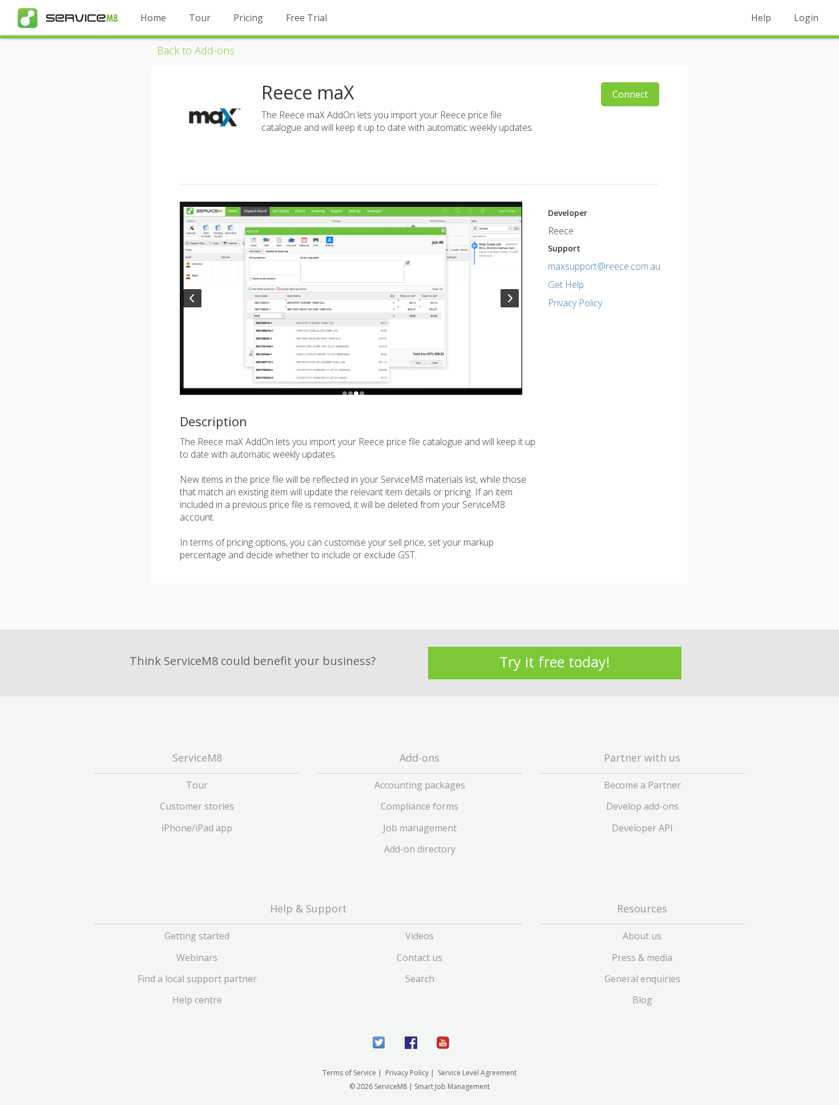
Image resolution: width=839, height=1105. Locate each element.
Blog (642, 1000)
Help (761, 17)
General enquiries (642, 978)
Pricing (248, 17)
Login (806, 17)
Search (419, 978)
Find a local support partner (197, 978)
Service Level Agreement (477, 1073)
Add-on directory (419, 849)
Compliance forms (419, 806)
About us (642, 936)
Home (153, 17)
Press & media (642, 957)
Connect (630, 94)
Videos (419, 936)
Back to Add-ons (196, 50)
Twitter (379, 1042)
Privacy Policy (575, 303)
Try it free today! (554, 662)
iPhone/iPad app (197, 828)
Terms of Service (349, 1073)
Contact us (419, 957)
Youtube (443, 1042)
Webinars (196, 957)
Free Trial (306, 17)
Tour (200, 17)
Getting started (196, 936)
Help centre (197, 1000)
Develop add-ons (642, 806)
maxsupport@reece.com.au (604, 266)
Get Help (566, 284)
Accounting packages (419, 785)
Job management (420, 828)
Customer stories (197, 806)
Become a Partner (642, 785)
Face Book (411, 1042)
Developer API (642, 828)
